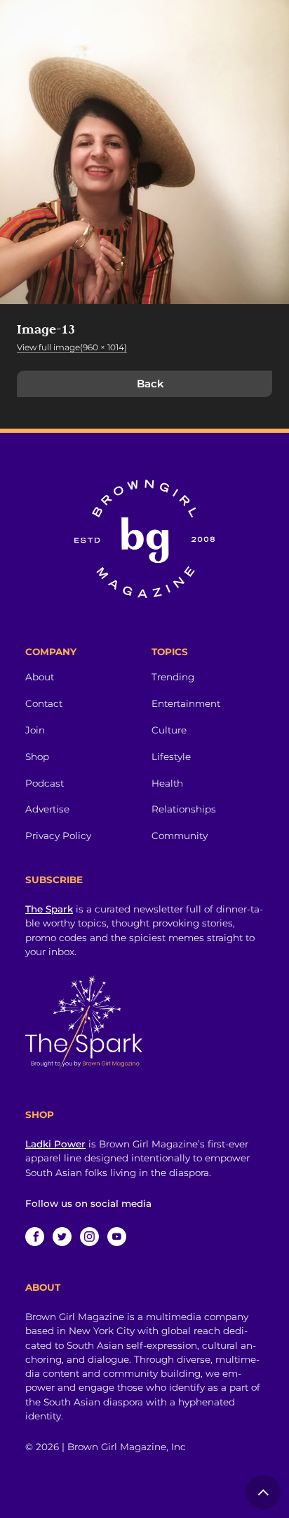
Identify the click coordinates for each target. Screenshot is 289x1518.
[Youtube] (116, 1236)
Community (180, 835)
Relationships (184, 809)
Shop (37, 756)
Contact (43, 703)
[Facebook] (34, 1236)
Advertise (47, 809)
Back (150, 383)
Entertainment (186, 703)
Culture (169, 730)
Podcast (44, 783)
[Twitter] (62, 1236)
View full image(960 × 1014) (72, 347)
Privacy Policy (58, 835)
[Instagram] (89, 1236)
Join (35, 730)
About (39, 676)
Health (167, 783)
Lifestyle (171, 756)
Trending (173, 676)
